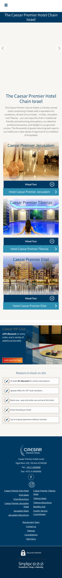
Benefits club (39, 506)
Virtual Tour (31, 184)
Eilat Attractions (21, 499)
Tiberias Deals (39, 498)
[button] (4, 50)
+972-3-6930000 (33, 467)
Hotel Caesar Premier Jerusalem (29, 192)
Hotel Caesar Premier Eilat (29, 306)
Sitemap (31, 530)
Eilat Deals (24, 494)
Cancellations (31, 534)
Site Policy (31, 538)
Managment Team (31, 522)
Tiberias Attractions (42, 502)
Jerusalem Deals (21, 510)
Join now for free (12, 360)
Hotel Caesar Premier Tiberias (29, 249)
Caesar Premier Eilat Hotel (16, 490)
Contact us (31, 526)
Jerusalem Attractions (18, 515)
